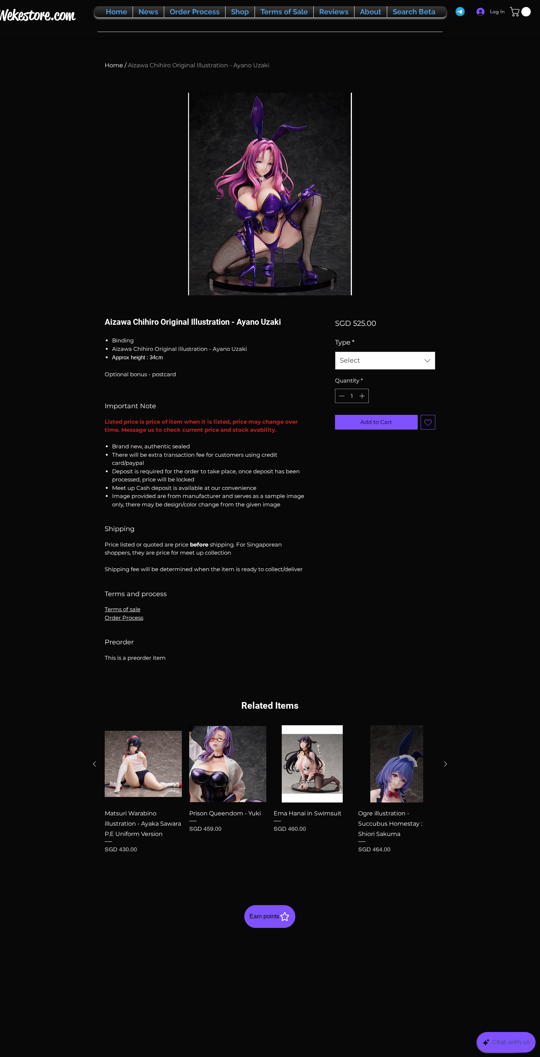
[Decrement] (341, 396)
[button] (521, 12)
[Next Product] (445, 763)
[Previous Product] (94, 763)
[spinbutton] (352, 396)
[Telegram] (460, 11)
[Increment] (363, 396)
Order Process (124, 617)
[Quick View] (143, 763)
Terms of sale (122, 609)
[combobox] (385, 361)
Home (114, 65)
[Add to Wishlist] (428, 422)
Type (344, 342)
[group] (270, 799)
